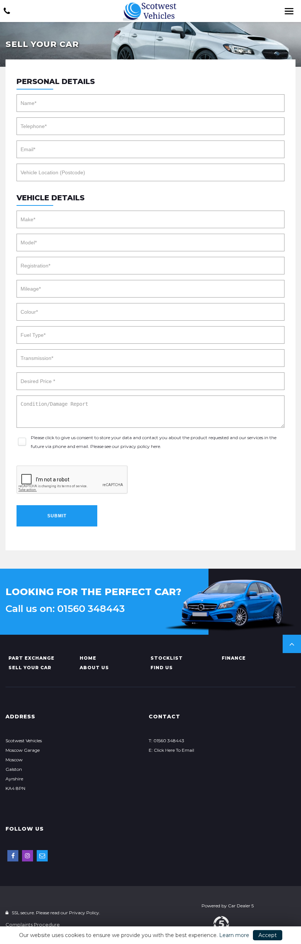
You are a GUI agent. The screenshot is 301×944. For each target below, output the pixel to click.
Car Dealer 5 (241, 905)
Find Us (161, 667)
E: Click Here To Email (171, 750)
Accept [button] (267, 935)
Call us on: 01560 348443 (65, 608)
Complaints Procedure (33, 924)
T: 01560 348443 (166, 740)
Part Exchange (31, 658)
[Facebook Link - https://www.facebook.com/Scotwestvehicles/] (12, 855)
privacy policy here (140, 446)
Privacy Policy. (84, 912)
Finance (234, 658)
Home (88, 658)
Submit (56, 515)
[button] (292, 644)
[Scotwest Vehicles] (150, 11)
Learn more (234, 935)
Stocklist (166, 658)
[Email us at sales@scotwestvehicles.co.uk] (42, 855)
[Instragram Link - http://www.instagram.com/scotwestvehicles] (27, 855)
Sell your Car (29, 667)
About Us (94, 667)
